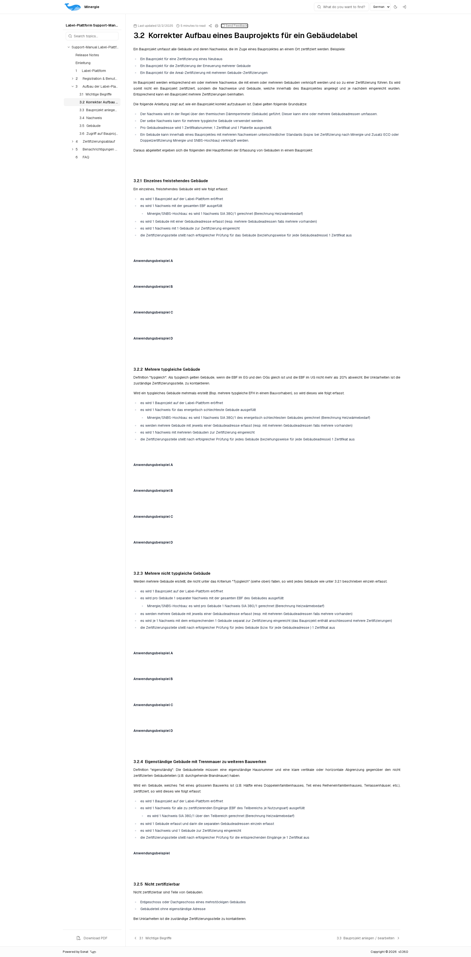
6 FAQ (82, 157)
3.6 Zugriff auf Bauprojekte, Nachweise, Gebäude (99, 133)
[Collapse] (69, 47)
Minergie (91, 7)
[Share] (210, 25)
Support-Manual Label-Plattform (96, 47)
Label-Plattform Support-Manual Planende (92, 25)
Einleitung (83, 63)
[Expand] (73, 55)
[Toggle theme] (395, 7)
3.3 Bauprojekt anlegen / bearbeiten (99, 110)
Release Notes (87, 55)
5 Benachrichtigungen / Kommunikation (98, 149)
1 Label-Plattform (91, 70)
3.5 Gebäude (90, 125)
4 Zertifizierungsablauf (95, 141)
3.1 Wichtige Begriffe (95, 94)
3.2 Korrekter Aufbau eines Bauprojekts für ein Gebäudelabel (99, 102)
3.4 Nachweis (90, 118)
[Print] (216, 25)
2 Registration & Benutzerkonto (98, 78)
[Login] (404, 7)
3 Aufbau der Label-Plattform (98, 86)
